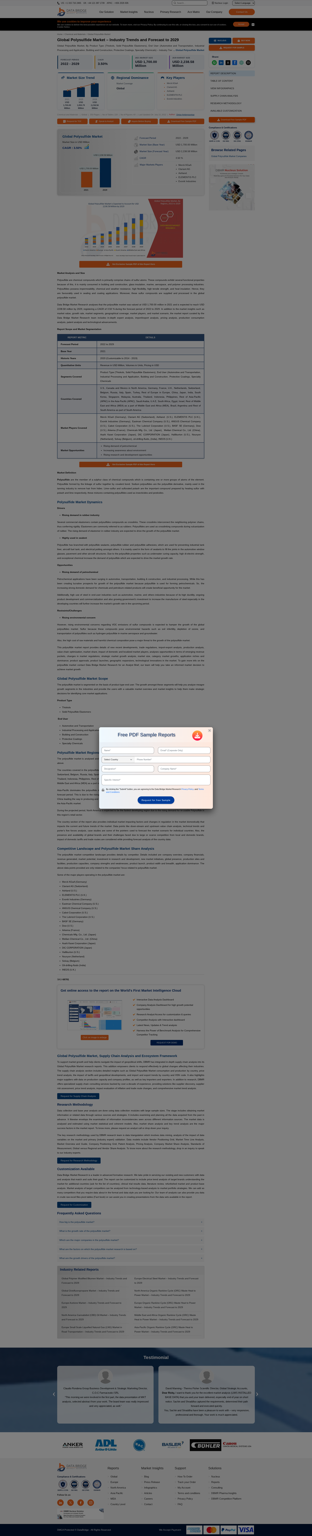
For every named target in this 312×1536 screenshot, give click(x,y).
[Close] (209, 730)
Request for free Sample (156, 800)
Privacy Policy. (188, 789)
